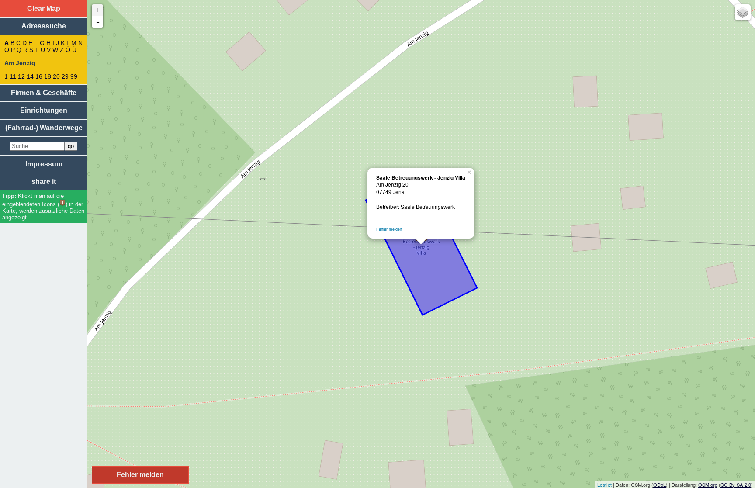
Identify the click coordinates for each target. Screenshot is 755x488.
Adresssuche (43, 26)
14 (30, 76)
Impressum (43, 164)
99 (73, 76)
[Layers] (743, 12)
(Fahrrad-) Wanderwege (44, 128)
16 (38, 76)
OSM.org (707, 484)
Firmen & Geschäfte (43, 93)
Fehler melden (389, 229)
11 (13, 76)
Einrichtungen (43, 110)
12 (21, 76)
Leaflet (604, 484)
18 (47, 76)
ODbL (659, 484)
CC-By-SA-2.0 (735, 484)
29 (65, 76)
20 (56, 76)
